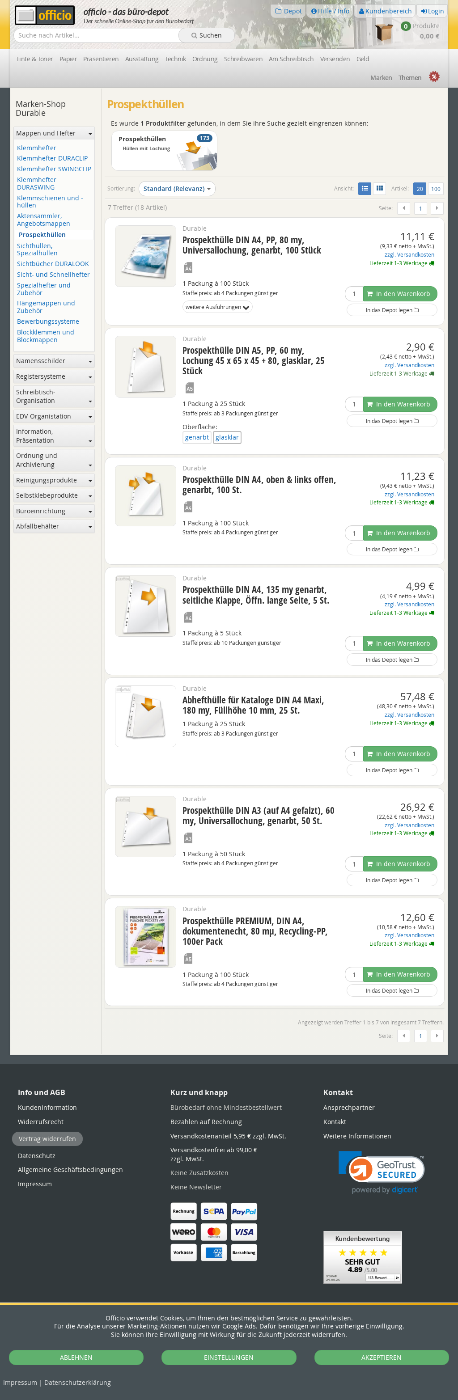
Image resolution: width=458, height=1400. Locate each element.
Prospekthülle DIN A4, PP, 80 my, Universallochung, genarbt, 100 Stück (251, 244)
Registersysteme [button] (40, 376)
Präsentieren (101, 59)
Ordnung (205, 59)
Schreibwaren (243, 59)
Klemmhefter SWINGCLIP (54, 169)
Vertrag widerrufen (47, 1138)
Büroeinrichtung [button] (40, 511)
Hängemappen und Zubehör (46, 307)
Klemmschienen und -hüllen (50, 202)
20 (421, 188)
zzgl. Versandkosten (409, 254)
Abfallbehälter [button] (37, 526)
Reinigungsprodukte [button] (46, 480)
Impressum (20, 1382)
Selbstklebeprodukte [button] (47, 495)
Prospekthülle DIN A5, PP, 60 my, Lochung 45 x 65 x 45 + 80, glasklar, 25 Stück (253, 360)
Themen (410, 77)
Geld (362, 59)
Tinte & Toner (34, 59)
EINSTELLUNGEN (229, 1357)
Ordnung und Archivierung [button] (36, 460)
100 (436, 188)
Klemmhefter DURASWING (36, 183)
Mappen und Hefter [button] (46, 133)
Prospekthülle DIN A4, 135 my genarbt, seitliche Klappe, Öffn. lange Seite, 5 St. (256, 594)
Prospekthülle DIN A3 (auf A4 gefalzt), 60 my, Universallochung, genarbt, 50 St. (258, 815)
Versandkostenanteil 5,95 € (228, 1136)
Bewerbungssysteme (48, 322)
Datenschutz (77, 1382)
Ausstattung (142, 59)
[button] (382, 1172)
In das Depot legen (390, 309)
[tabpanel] (229, 1054)
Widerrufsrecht (41, 1121)
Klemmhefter (36, 148)
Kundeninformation (47, 1107)
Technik (175, 59)
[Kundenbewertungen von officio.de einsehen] (362, 1256)
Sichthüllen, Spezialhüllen (37, 250)
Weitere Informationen (357, 1136)
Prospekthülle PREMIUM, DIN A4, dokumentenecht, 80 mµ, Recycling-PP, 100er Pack (255, 930)
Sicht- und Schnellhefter (53, 275)
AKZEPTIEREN (381, 1357)
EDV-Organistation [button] (43, 416)
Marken (381, 77)
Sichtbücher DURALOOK (53, 264)
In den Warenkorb (402, 293)
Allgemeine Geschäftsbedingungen (70, 1169)
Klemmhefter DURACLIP (52, 158)
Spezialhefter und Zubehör (44, 289)
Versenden (335, 59)
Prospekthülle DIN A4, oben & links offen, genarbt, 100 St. (259, 484)
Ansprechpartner (349, 1107)
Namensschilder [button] (40, 360)
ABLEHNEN (76, 1357)
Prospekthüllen (42, 235)
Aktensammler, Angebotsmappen (43, 220)
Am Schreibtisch (291, 59)
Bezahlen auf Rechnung (206, 1121)
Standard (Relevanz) (174, 188)
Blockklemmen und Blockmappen (45, 336)
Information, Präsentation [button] (35, 435)
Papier (68, 59)
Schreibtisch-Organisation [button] (35, 396)
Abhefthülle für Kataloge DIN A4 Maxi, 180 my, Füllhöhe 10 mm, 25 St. (253, 705)
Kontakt (334, 1121)
